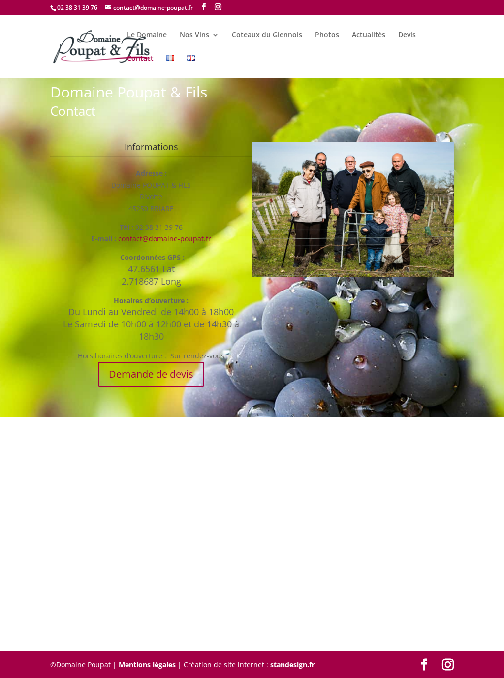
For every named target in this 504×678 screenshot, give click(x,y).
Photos (327, 35)
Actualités (368, 35)
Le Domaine (147, 35)
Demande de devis (151, 374)
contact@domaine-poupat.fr (164, 238)
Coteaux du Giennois (267, 35)
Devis (407, 35)
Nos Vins (194, 35)
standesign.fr (292, 664)
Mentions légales (147, 664)
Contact (140, 59)
